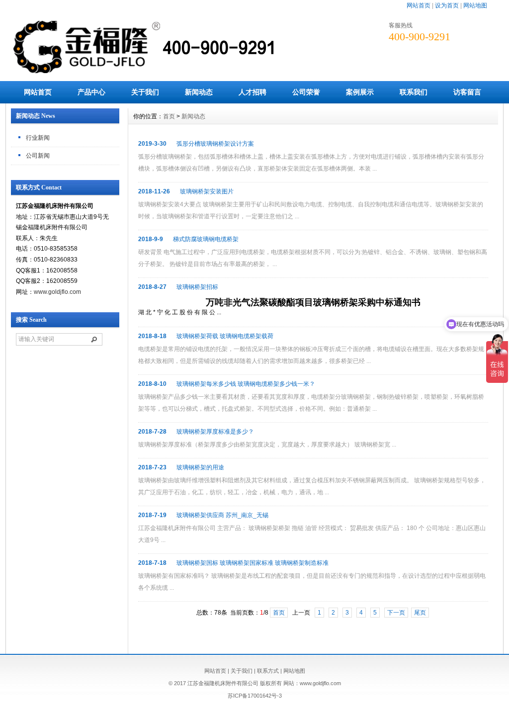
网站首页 (418, 5)
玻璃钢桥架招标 (197, 286)
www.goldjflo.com (57, 291)
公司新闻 (38, 155)
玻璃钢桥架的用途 (200, 467)
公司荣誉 (306, 92)
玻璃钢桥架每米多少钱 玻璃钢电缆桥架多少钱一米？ (245, 383)
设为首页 (447, 5)
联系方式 (268, 671)
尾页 (420, 612)
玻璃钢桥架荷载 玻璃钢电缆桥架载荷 (224, 336)
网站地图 (475, 5)
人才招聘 (252, 92)
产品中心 (91, 92)
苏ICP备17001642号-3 (255, 696)
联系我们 (413, 92)
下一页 (396, 612)
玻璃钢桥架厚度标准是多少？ (215, 431)
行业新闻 (38, 137)
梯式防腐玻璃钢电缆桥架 (206, 239)
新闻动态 (199, 92)
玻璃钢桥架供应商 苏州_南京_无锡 (222, 515)
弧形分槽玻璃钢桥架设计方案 (215, 143)
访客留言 (467, 92)
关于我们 (145, 92)
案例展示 (360, 92)
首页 (169, 116)
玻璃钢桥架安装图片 (207, 191)
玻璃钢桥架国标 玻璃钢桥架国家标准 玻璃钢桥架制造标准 (252, 562)
